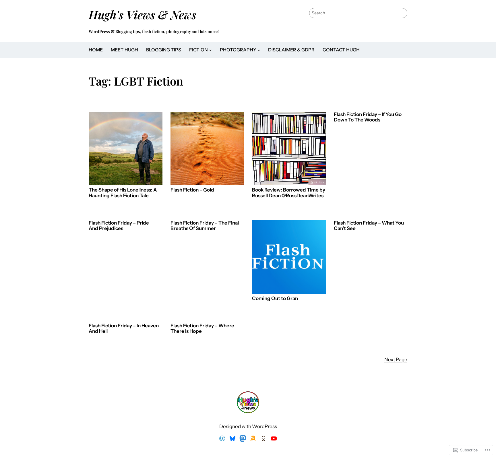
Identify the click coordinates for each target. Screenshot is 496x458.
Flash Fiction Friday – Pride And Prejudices (119, 225)
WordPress (264, 426)
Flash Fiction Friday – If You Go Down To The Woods (368, 117)
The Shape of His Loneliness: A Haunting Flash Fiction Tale (123, 192)
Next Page (395, 359)
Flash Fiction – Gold (192, 190)
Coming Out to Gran (275, 298)
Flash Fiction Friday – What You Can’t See (369, 225)
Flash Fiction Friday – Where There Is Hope (202, 328)
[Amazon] (253, 438)
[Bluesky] (232, 438)
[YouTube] (273, 438)
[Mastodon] (242, 438)
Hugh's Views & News (145, 14)
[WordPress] (222, 438)
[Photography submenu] (258, 50)
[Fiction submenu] (210, 50)
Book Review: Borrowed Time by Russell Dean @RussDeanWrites (288, 192)
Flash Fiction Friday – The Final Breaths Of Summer (204, 225)
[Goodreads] (263, 438)
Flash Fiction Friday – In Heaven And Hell (124, 328)
